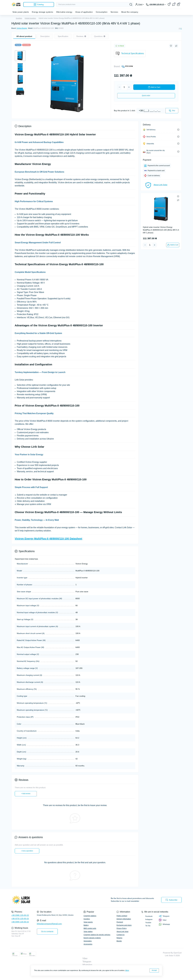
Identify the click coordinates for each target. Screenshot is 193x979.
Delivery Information (124, 919)
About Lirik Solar (160, 185)
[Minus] (119, 87)
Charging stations (90, 916)
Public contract (122, 916)
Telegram (166, 916)
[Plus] (129, 87)
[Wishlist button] (171, 46)
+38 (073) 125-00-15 (20, 918)
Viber (164, 920)
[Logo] (16, 4)
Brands (119, 941)
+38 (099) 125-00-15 (20, 922)
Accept (154, 970)
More (127, 970)
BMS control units (90, 928)
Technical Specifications (132, 53)
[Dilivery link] (178, 129)
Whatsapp (166, 924)
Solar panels (88, 922)
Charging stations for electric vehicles (97, 935)
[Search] (131, 4)
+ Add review (25, 793)
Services (114, 12)
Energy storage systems (42, 12)
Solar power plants (20, 12)
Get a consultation (9, 890)
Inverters (19, 18)
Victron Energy (22, 28)
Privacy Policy (122, 928)
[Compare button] (176, 46)
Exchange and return (124, 925)
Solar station (88, 931)
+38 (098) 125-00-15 (20, 915)
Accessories (88, 944)
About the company (129, 12)
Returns (119, 938)
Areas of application (84, 12)
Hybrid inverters (30, 18)
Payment (120, 922)
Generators (88, 941)
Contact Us (120, 935)
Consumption (101, 12)
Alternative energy (64, 12)
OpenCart (177, 953)
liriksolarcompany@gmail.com (49, 924)
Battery (86, 925)
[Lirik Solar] (53, 899)
